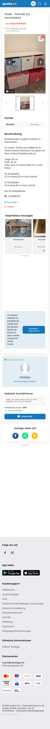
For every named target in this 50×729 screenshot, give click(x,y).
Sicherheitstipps (10, 594)
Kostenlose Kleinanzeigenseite (30, 711)
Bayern (23, 28)
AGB (4, 599)
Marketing (7, 621)
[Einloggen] (46, 2)
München (15, 28)
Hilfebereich (8, 589)
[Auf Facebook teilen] (15, 436)
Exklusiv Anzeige (10, 646)
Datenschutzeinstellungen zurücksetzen (23, 603)
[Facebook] (5, 552)
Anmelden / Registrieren (33, 329)
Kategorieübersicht (12, 612)
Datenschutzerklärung (13, 608)
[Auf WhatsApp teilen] (25, 436)
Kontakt (6, 617)
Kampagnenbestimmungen (16, 631)
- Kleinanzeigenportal (14, 664)
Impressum (8, 626)
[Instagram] (12, 552)
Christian (25, 377)
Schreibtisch (18, 239)
